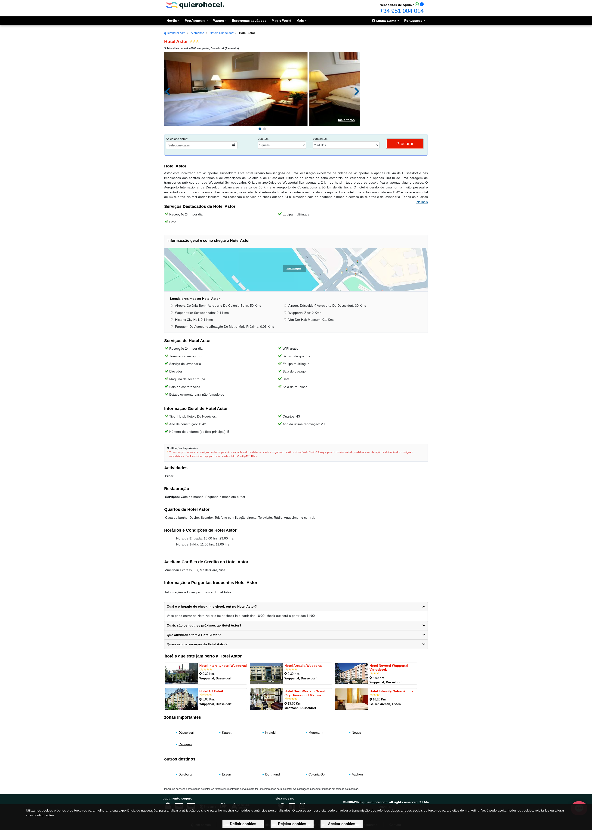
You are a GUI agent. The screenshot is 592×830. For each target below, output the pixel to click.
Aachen (357, 774)
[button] (260, 128)
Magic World (281, 20)
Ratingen (185, 744)
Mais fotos (346, 120)
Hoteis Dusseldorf (222, 33)
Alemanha (197, 33)
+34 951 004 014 (402, 11)
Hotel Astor (247, 33)
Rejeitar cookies (292, 824)
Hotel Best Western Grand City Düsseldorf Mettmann (305, 693)
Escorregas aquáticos (249, 20)
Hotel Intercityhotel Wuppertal (223, 665)
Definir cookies (243, 824)
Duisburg (185, 774)
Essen (226, 774)
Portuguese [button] (413, 20)
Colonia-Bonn (318, 774)
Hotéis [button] (172, 20)
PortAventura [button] (195, 20)
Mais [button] (300, 20)
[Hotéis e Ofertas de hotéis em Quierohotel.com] (195, 5)
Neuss (356, 732)
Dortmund (272, 774)
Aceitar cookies (341, 824)
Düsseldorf (186, 732)
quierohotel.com (174, 33)
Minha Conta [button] (385, 21)
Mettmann (315, 732)
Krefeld (270, 732)
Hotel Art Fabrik (211, 691)
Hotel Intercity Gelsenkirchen (393, 691)
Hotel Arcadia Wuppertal (303, 665)
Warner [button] (218, 20)
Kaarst (226, 732)
